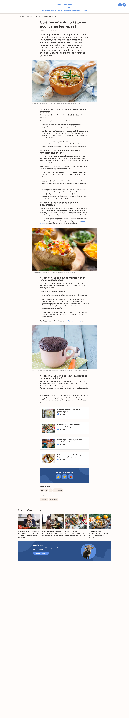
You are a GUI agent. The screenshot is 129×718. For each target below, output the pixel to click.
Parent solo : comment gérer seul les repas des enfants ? (52, 534)
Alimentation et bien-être (72, 10)
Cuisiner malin (29, 16)
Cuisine (60, 10)
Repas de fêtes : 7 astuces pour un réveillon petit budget (99, 535)
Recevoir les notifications (40, 553)
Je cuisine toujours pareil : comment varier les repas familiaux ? (28, 535)
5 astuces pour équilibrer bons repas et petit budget (75, 534)
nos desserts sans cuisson (73, 321)
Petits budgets (53, 499)
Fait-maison (44, 499)
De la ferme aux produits (48, 10)
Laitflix (85, 10)
